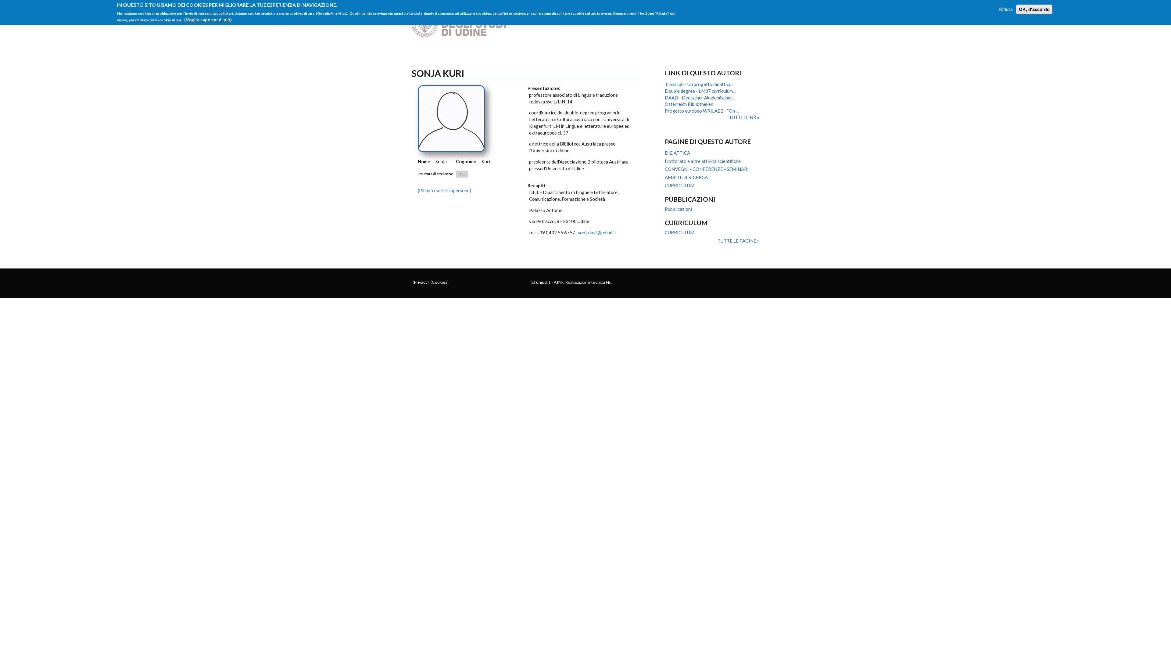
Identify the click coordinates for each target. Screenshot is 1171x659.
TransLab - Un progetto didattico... (699, 84)
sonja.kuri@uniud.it (597, 232)
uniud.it (543, 282)
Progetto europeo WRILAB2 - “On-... (702, 110)
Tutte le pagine (737, 240)
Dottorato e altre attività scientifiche (703, 161)
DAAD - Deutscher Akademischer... (700, 97)
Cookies (439, 282)
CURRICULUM (679, 185)
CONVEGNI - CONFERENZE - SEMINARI (707, 169)
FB (608, 282)
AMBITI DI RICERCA (686, 177)
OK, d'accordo (1034, 9)
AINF (558, 282)
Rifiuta (1006, 9)
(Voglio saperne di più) (208, 19)
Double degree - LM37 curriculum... (700, 91)
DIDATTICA (677, 153)
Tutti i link (743, 117)
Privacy (421, 282)
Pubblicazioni (678, 209)
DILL (461, 174)
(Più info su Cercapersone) (444, 190)
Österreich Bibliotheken (689, 104)
